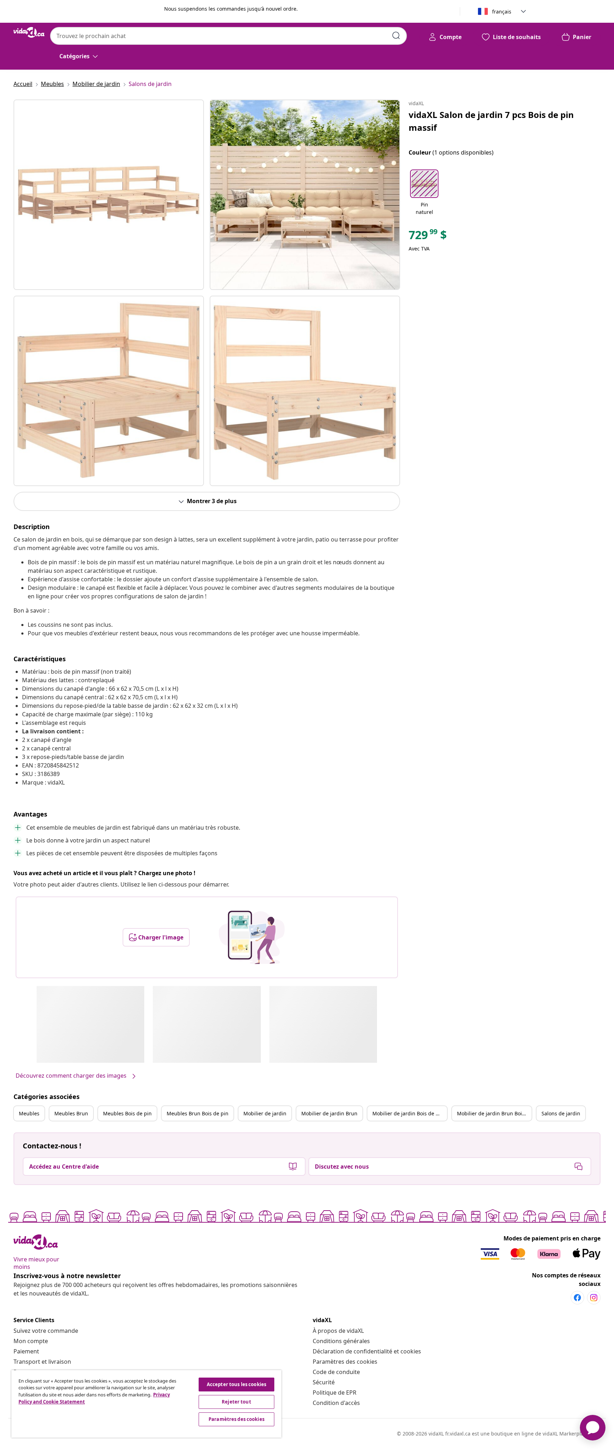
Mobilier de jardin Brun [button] (329, 1113)
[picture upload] (251, 937)
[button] (424, 192)
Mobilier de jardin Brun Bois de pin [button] (494, 1113)
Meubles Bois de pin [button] (127, 1113)
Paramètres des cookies (345, 1361)
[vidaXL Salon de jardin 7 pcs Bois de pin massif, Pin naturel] (108, 194)
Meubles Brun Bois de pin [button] (197, 1113)
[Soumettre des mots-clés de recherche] (396, 35)
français (501, 11)
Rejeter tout (236, 1402)
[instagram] (593, 1297)
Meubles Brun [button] (71, 1113)
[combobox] (228, 36)
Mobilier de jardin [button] (264, 1113)
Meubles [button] (29, 1113)
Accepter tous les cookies (236, 1384)
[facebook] (577, 1297)
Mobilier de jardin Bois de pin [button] (407, 1113)
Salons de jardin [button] (561, 1113)
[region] (146, 1404)
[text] (428, 236)
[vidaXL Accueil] (29, 32)
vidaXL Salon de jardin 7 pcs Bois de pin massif (491, 121)
